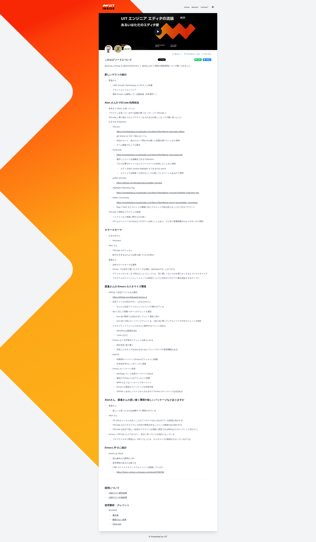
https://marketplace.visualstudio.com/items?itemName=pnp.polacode (149, 154)
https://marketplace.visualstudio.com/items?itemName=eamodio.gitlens (151, 131)
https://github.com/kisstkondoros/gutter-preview (139, 182)
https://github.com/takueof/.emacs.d (130, 297)
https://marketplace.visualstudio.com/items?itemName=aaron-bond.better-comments (157, 202)
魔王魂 (115, 515)
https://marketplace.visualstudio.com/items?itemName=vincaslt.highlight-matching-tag (158, 192)
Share (208, 60)
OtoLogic (117, 524)
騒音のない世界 (119, 519)
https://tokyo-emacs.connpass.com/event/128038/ (140, 472)
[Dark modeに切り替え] (212, 7)
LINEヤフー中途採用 (118, 497)
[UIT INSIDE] (108, 7)
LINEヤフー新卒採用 (118, 493)
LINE (199, 60)
